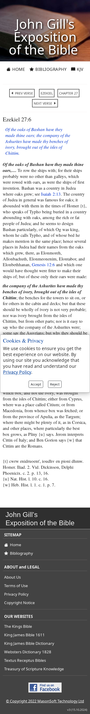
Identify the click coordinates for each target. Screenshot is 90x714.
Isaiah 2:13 (51, 194)
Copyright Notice (19, 602)
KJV (80, 69)
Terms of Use (16, 585)
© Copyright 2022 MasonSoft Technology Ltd (45, 701)
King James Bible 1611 (24, 634)
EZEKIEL (47, 93)
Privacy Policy (16, 594)
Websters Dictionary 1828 (27, 651)
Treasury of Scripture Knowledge (34, 668)
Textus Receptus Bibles (25, 660)
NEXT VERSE (43, 103)
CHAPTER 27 (68, 93)
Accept (36, 384)
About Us (12, 577)
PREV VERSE (23, 93)
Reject (55, 384)
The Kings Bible (18, 626)
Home (18, 69)
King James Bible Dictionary (29, 643)
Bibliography (50, 69)
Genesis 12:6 (43, 264)
